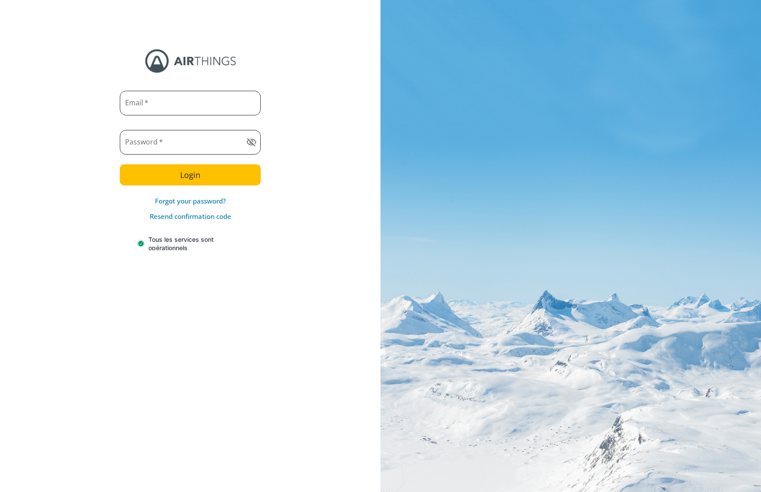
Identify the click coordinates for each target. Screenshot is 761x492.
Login (190, 175)
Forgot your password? (190, 200)
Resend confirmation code (190, 216)
